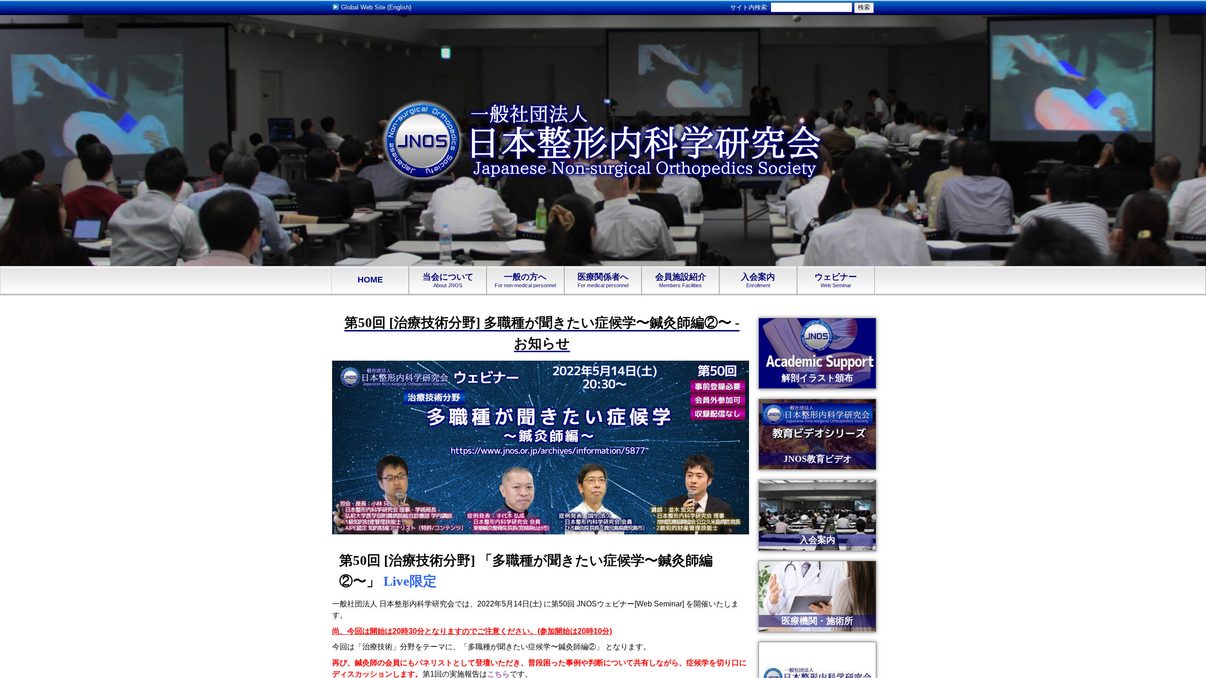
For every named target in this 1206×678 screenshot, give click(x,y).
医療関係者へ (603, 280)
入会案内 (758, 280)
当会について (448, 280)
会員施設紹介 (680, 280)
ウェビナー (836, 280)
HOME (370, 279)
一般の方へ (525, 280)
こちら (498, 674)
